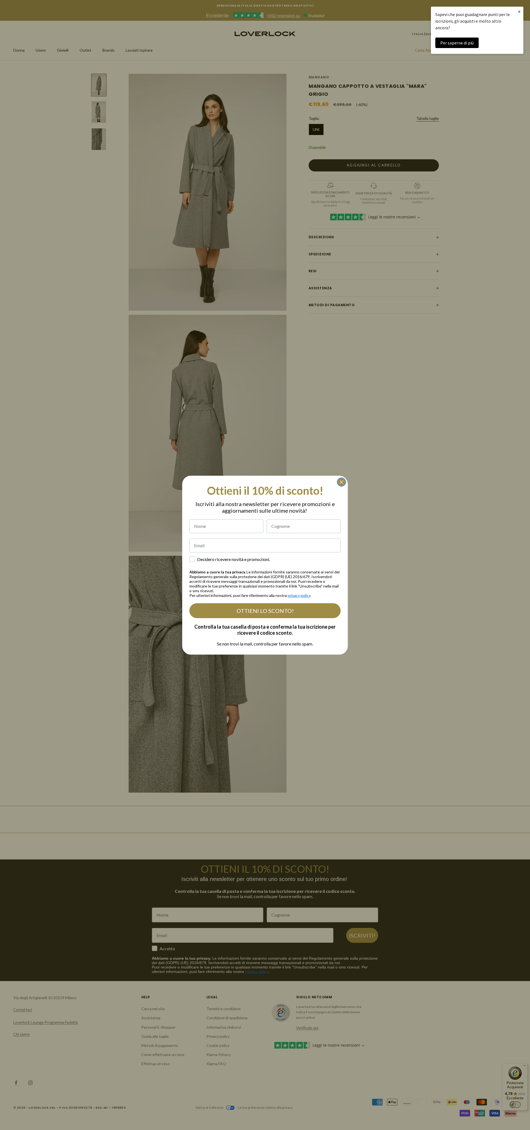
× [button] (519, 11)
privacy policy (299, 595)
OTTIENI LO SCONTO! (265, 610)
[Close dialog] (341, 482)
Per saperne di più (457, 43)
